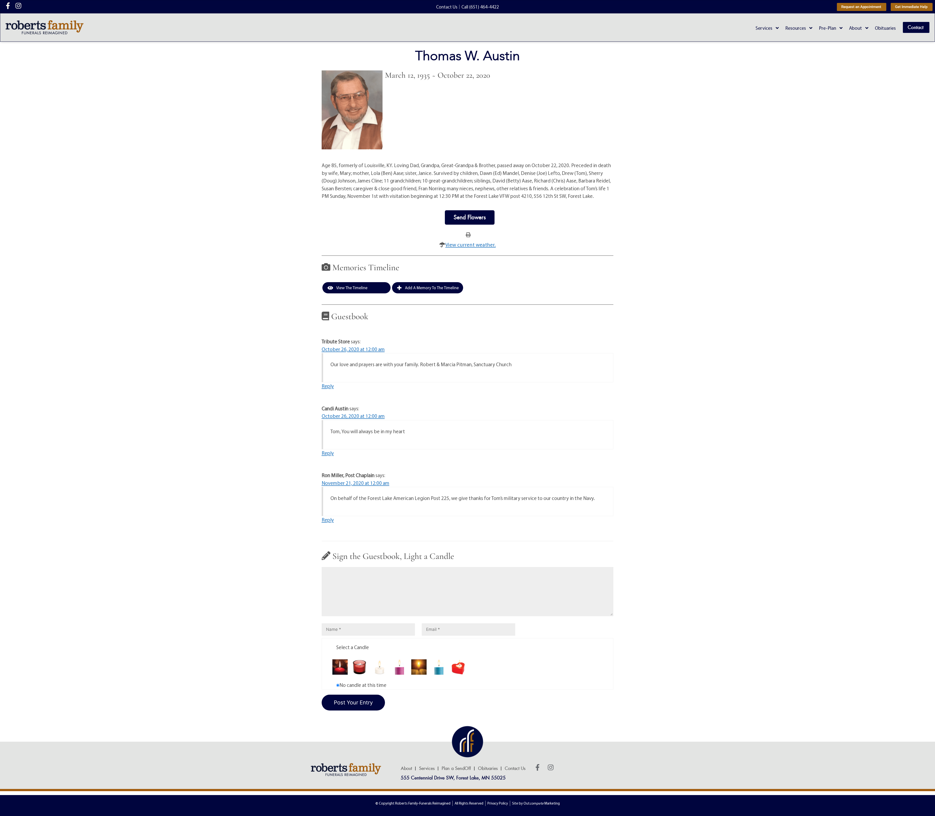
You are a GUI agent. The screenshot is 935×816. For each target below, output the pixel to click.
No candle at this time (362, 685)
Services (764, 28)
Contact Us (515, 768)
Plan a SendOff (456, 768)
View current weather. (470, 244)
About (855, 28)
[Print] (468, 234)
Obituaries (885, 28)
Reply (328, 386)
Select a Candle (352, 647)
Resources (795, 28)
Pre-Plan (827, 28)
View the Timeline (351, 287)
